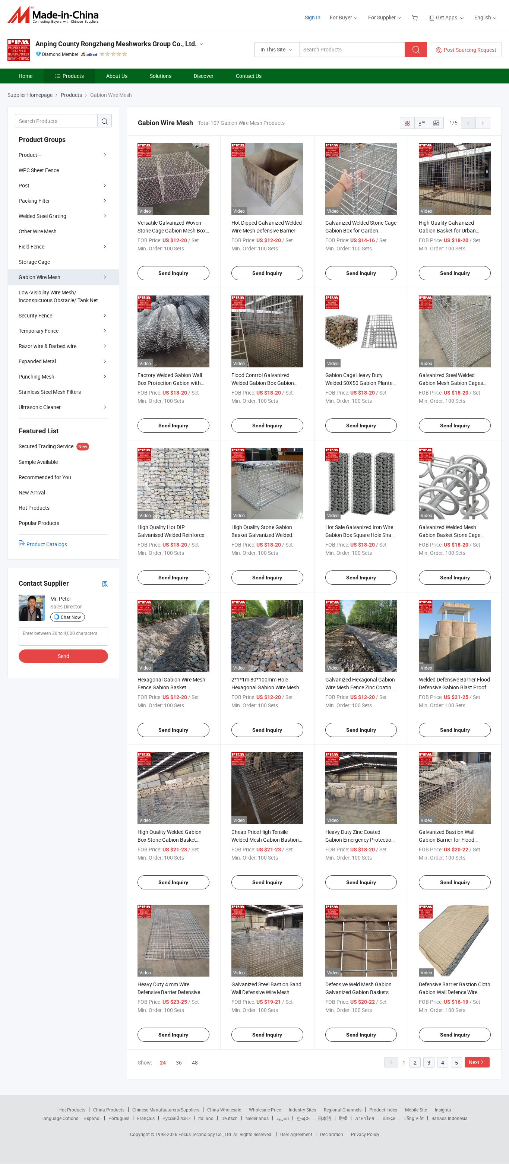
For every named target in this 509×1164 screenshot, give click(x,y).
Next (474, 1062)
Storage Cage (34, 261)
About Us (116, 75)
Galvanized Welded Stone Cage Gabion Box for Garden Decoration (360, 230)
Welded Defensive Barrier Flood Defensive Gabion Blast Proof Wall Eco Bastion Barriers (454, 687)
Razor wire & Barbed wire (47, 345)
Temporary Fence (39, 330)
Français (146, 1118)
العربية (282, 1118)
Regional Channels (342, 1110)
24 (163, 1063)
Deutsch (229, 1118)
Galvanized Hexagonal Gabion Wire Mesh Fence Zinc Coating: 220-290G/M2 (360, 687)
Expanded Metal (37, 361)
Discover (204, 75)
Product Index (383, 1110)
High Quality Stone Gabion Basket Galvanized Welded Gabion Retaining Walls (261, 535)
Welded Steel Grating (42, 215)
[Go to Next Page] (483, 123)
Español (92, 1118)
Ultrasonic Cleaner (40, 407)
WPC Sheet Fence (39, 170)
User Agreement (296, 1134)
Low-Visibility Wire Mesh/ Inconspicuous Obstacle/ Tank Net (58, 296)
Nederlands (257, 1118)
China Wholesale (224, 1110)
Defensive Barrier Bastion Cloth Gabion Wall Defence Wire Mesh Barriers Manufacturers (454, 992)
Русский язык (176, 1118)
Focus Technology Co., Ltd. (205, 1134)
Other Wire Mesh (38, 231)
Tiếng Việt (413, 1118)
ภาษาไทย (364, 1118)
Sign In (312, 17)
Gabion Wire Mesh (39, 277)
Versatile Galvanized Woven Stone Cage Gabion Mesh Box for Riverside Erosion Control (171, 230)
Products (73, 75)
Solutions (160, 75)
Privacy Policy (365, 1134)
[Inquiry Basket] (416, 17)
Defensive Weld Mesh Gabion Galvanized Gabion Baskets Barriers (358, 992)
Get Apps (446, 17)
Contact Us (249, 75)
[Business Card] (105, 584)
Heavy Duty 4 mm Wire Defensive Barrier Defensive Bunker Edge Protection (168, 992)
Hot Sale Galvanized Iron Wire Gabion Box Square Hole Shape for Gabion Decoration (361, 535)
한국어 (303, 1118)
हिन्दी (343, 1118)
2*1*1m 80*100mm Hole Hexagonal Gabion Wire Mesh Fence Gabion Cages (265, 687)
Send (63, 656)
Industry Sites (302, 1110)
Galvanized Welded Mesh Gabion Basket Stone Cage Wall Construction (449, 535)
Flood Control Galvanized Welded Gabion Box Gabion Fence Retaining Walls (262, 382)
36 (179, 1062)
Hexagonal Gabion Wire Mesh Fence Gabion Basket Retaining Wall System (171, 687)
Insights (443, 1110)
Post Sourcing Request (470, 49)
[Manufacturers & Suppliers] (55, 14)
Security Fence (35, 315)
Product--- (30, 154)
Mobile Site (416, 1110)
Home (25, 75)
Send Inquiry (173, 273)
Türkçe (388, 1118)
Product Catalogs (46, 544)
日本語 (324, 1118)
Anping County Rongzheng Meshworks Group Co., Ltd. (116, 44)
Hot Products (72, 1110)
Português (118, 1118)
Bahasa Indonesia (449, 1118)
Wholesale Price (265, 1110)
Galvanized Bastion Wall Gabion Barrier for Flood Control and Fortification (447, 839)
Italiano (206, 1118)
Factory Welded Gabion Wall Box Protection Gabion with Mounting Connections (169, 382)
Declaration (331, 1134)
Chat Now (71, 617)
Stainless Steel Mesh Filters (50, 391)
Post (24, 185)
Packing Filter (34, 200)
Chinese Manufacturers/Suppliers (165, 1110)
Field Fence (31, 246)
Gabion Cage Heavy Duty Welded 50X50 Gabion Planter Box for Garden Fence (359, 382)
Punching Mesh (36, 376)
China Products (108, 1110)
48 (195, 1062)
